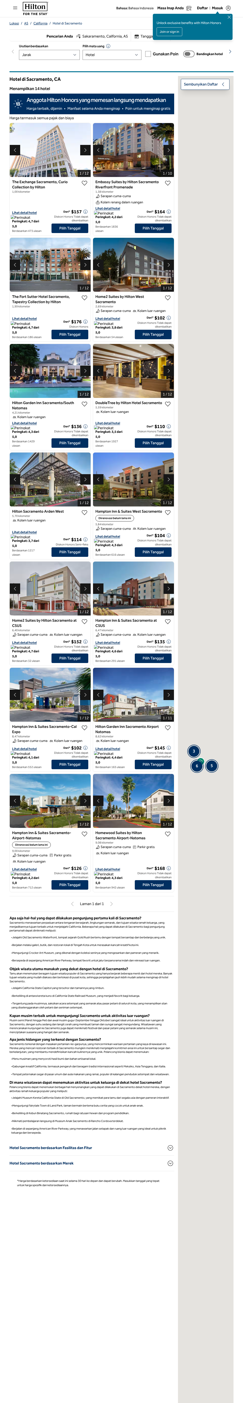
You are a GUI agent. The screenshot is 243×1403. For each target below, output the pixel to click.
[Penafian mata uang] (108, 46)
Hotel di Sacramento (67, 23)
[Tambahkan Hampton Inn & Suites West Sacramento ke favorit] (168, 512)
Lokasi (14, 23)
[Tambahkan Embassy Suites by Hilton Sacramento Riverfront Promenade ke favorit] (168, 183)
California (40, 23)
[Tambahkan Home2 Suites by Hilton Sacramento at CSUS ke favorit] (84, 621)
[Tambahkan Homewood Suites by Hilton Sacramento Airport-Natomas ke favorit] (168, 834)
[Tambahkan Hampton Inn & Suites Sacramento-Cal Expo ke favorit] (84, 728)
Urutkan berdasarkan (33, 46)
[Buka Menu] (15, 8)
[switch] (189, 54)
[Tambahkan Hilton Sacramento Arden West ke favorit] (84, 512)
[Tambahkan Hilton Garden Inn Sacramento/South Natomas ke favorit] (84, 404)
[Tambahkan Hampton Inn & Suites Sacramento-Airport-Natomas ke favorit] (84, 834)
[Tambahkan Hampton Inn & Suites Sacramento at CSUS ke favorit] (168, 621)
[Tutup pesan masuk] (229, 17)
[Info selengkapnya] (85, 212)
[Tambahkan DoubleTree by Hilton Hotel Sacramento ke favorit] (168, 404)
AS (26, 23)
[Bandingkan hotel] (189, 54)
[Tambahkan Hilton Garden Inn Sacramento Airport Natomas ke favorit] (168, 728)
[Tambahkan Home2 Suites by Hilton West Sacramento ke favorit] (168, 298)
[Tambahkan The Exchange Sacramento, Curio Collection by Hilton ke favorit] (84, 183)
